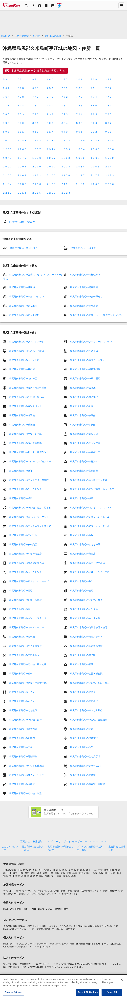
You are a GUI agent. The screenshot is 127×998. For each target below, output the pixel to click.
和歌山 (87, 873)
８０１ (35, 123)
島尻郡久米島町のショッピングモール (89, 516)
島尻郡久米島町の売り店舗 (84, 305)
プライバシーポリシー (75, 841)
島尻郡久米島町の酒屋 (20, 590)
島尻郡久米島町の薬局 (81, 535)
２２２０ (51, 192)
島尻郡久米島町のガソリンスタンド (27, 618)
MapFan (5, 35)
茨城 (70, 870)
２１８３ (109, 175)
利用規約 (37, 841)
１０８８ (21, 140)
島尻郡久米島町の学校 (20, 747)
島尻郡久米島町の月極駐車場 (85, 274)
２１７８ (95, 175)
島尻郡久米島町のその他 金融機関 (88, 719)
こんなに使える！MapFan (73, 926)
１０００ (7, 140)
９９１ (79, 131)
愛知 (45, 873)
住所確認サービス (17, 967)
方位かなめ (115, 943)
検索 (5, 891)
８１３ (35, 131)
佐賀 (35, 876)
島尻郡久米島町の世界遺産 (84, 470)
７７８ (20, 105)
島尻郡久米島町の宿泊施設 (84, 396)
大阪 (63, 873)
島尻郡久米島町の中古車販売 (24, 655)
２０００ (7, 166)
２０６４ (80, 166)
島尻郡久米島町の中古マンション (26, 296)
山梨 (21, 873)
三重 (51, 873)
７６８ (20, 96)
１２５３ (7, 149)
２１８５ (21, 184)
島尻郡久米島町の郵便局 (83, 691)
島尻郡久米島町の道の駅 (83, 655)
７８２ (64, 105)
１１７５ (80, 140)
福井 (15, 873)
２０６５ (95, 166)
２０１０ (36, 166)
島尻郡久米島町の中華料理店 (85, 378)
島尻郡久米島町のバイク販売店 (25, 645)
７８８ (6, 114)
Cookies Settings (13, 992)
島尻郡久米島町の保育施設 (84, 738)
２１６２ (21, 175)
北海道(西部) (24, 870)
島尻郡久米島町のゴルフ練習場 (25, 443)
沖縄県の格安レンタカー (22, 221)
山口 (118, 873)
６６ (19, 79)
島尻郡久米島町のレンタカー (85, 608)
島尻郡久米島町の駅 (19, 608)
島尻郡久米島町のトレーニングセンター (30, 461)
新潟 (114, 870)
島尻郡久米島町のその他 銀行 (25, 719)
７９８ (108, 114)
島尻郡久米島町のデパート (23, 535)
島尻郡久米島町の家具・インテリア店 (89, 572)
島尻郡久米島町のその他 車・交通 (27, 664)
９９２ (93, 131)
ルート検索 (15, 891)
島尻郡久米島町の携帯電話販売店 (26, 562)
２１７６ (65, 175)
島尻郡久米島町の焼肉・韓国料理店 (27, 387)
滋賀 (57, 873)
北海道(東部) (10, 870)
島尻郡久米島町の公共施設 (23, 728)
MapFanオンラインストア (17, 929)
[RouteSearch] (33, 5)
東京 (100, 870)
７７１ (49, 96)
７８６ (93, 105)
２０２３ (65, 166)
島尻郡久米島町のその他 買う (86, 599)
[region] (63, 986)
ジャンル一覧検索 (36, 893)
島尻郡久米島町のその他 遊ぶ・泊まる (30, 507)
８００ (20, 123)
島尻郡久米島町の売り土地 (23, 305)
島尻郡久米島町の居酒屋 (83, 387)
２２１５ (36, 192)
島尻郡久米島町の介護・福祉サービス (29, 682)
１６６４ (80, 149)
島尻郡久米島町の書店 (81, 590)
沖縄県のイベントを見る (83, 248)
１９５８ (65, 158)
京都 (68, 873)
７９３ (64, 114)
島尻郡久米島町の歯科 (20, 673)
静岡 (39, 873)
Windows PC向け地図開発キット (94, 964)
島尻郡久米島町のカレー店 (23, 378)
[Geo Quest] (59, 5)
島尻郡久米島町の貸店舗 (22, 287)
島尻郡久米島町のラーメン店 (24, 360)
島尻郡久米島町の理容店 (22, 784)
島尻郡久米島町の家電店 (83, 553)
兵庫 (74, 873)
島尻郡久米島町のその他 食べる (26, 396)
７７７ (6, 105)
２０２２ (51, 166)
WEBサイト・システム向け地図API (57, 964)
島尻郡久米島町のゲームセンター (26, 489)
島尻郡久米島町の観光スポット (25, 406)
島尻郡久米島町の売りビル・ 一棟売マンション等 (96, 315)
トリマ (105, 943)
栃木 (76, 870)
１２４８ (109, 140)
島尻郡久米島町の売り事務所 (24, 315)
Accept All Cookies (88, 992)
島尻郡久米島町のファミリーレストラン (91, 341)
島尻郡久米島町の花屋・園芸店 (25, 599)
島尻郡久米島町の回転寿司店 (85, 369)
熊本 (47, 876)
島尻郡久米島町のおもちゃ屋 (85, 544)
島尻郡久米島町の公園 (81, 406)
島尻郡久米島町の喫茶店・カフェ (87, 360)
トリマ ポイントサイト (41, 946)
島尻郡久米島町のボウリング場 (25, 433)
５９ (5, 79)
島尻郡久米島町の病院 (81, 664)
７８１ (49, 105)
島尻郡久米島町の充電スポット (86, 636)
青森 (34, 870)
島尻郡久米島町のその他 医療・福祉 (89, 682)
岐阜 (33, 873)
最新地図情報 (10, 926)
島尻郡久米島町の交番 (81, 728)
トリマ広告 (50, 967)
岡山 (107, 873)
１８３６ (109, 149)
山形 (58, 870)
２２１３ (7, 192)
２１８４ (7, 184)
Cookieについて (98, 841)
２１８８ (51, 184)
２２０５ (95, 184)
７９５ (93, 114)
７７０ (35, 96)
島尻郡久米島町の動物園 (22, 424)
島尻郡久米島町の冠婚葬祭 (23, 756)
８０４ (64, 123)
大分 (53, 876)
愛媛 (17, 876)
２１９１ (65, 184)
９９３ (108, 131)
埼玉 (88, 870)
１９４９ (21, 158)
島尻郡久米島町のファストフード (26, 341)
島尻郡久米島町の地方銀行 (23, 710)
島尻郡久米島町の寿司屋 (22, 369)
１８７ (64, 79)
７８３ (79, 105)
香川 (11, 876)
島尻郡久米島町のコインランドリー (27, 774)
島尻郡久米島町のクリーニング (86, 765)
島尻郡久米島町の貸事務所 (84, 287)
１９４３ (7, 158)
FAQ (58, 841)
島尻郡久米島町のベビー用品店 (25, 553)
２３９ (108, 79)
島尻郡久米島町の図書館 (22, 738)
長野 (27, 873)
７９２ (49, 114)
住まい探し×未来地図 (48, 891)
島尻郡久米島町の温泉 (20, 498)
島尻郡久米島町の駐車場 (22, 636)
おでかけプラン (70, 893)
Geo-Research (65, 967)
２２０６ (109, 184)
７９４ (79, 114)
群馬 (82, 870)
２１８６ (36, 184)
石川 (9, 873)
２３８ (93, 79)
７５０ (49, 88)
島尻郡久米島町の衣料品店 (23, 544)
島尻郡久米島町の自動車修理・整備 (88, 627)
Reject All (112, 992)
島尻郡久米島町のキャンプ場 (85, 443)
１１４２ (36, 140)
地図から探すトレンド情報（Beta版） (38, 926)
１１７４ (65, 140)
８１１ (20, 131)
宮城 (46, 870)
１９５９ (80, 158)
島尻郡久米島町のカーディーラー (26, 627)
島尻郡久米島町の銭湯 (81, 498)
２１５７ (7, 175)
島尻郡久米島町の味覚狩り (84, 461)
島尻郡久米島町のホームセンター (26, 572)
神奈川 (107, 870)
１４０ (49, 79)
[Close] (121, 979)
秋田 (52, 870)
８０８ (6, 131)
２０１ (79, 79)
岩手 (40, 870)
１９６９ (109, 158)
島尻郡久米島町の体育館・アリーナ (88, 452)
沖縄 (73, 876)
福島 (64, 870)
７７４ (93, 96)
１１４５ (51, 140)
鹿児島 (66, 876)
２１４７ (109, 166)
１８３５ (95, 149)
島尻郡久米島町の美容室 (83, 774)
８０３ (49, 123)
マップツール (29, 891)
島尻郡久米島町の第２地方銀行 (86, 710)
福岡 (29, 876)
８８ (34, 79)
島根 (101, 873)
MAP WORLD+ (35, 967)
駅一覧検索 (19, 893)
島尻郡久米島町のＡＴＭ (22, 701)
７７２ (64, 96)
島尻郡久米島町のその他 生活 (25, 793)
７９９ (6, 123)
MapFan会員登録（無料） (17, 908)
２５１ (6, 88)
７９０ (35, 114)
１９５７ (51, 158)
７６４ (6, 96)
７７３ (79, 96)
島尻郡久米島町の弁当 (81, 581)
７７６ (108, 96)
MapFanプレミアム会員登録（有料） (51, 908)
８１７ (49, 131)
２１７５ (51, 175)
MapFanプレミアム (13, 943)
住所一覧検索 (22, 35)
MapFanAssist (77, 943)
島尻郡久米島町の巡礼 (20, 470)
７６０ (79, 88)
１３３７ (36, 149)
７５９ (64, 88)
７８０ (35, 105)
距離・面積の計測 (70, 891)
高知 (23, 876)
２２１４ (21, 192)
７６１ (93, 88)
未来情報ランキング (91, 891)
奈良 (80, 873)
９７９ (64, 131)
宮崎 (59, 876)
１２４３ (95, 140)
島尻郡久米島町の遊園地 (22, 415)
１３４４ (51, 149)
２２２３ (65, 192)
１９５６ (36, 158)
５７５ (35, 88)
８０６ (93, 123)
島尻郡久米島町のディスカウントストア (30, 526)
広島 (112, 873)
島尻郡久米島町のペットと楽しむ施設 (29, 479)
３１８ (20, 88)
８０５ (79, 123)
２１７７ (80, 175)
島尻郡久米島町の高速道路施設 (86, 645)
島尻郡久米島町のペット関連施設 (26, 765)
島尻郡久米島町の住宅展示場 (85, 756)
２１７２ (36, 175)
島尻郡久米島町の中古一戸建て (86, 296)
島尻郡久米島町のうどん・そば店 (26, 350)
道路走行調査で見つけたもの (103, 926)
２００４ (21, 166)
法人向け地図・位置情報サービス (20, 964)
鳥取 (95, 873)
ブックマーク (54, 893)
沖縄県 (36, 35)
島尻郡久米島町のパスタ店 (84, 350)
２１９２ (80, 184)
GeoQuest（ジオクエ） (15, 946)
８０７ (108, 123)
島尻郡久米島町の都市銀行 (84, 701)
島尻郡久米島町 (53, 35)
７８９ (20, 114)
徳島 (5, 876)
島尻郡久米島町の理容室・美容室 (87, 784)
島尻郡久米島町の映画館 (83, 415)
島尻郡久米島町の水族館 (83, 424)
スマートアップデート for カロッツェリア (46, 943)
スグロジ (78, 967)
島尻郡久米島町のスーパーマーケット (29, 516)
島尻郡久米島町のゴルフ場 (84, 433)
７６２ (108, 88)
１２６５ (21, 149)
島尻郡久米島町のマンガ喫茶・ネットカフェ (93, 489)
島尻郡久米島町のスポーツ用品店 (87, 562)
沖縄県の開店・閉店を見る (23, 248)
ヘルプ (48, 841)
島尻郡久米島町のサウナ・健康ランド (29, 452)
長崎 (41, 876)
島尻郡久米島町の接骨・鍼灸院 (86, 673)
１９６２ (95, 158)
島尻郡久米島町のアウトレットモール (89, 526)
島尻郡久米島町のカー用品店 (85, 618)
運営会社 (25, 841)
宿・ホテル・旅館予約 (63, 929)
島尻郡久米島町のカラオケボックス (88, 479)
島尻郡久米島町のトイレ (22, 691)
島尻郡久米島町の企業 (81, 747)
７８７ (108, 105)
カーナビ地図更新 (41, 929)
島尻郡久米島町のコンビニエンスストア (91, 507)
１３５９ (65, 149)
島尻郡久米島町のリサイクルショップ (29, 581)
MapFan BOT (93, 943)
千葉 (94, 870)
